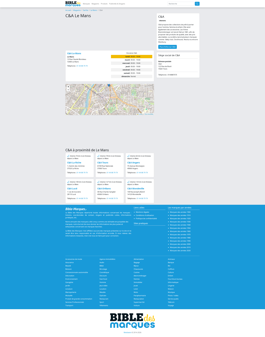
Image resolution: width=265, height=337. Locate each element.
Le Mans (93, 10)
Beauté (68, 266)
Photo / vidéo (173, 295)
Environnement (71, 279)
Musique (171, 292)
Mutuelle (68, 295)
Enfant (170, 276)
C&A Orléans (104, 188)
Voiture (137, 305)
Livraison (68, 289)
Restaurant (104, 299)
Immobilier (138, 282)
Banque (171, 262)
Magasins (95, 4)
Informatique (173, 282)
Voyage (171, 305)
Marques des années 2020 (180, 250)
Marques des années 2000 (180, 244)
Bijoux (136, 266)
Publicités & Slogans (117, 4)
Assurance (69, 262)
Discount (103, 276)
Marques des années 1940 (180, 225)
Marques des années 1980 (180, 238)
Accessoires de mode (73, 259)
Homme (103, 282)
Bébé (102, 266)
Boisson (68, 269)
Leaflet (140, 114)
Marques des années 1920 (180, 218)
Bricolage (103, 269)
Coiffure (171, 269)
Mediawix (127, 332)
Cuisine (136, 272)
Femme (137, 279)
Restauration (139, 299)
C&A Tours (102, 162)
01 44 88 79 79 (82, 66)
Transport (69, 305)
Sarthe (85, 10)
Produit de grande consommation (78, 299)
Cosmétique (104, 272)
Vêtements (104, 305)
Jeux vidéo (103, 285)
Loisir (136, 289)
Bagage (137, 262)
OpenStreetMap (149, 114)
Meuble (102, 292)
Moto (136, 292)
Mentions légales (142, 212)
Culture (171, 272)
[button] (108, 85)
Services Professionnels (74, 302)
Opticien (103, 295)
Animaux (171, 259)
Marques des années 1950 (180, 228)
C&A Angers (133, 162)
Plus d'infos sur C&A (167, 47)
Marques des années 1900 (180, 212)
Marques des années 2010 (180, 247)
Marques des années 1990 (180, 241)
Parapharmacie (140, 295)
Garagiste (69, 282)
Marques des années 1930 (180, 222)
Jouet (136, 285)
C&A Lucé (72, 188)
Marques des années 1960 (180, 231)
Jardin (67, 285)
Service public (173, 299)
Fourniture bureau (175, 279)
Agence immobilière (107, 259)
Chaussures (138, 269)
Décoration (69, 276)
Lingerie (171, 285)
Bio (169, 266)
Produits (104, 4)
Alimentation (139, 259)
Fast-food (103, 279)
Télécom (171, 302)
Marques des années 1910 (180, 215)
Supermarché (139, 302)
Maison (171, 289)
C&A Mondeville (135, 188)
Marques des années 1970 (180, 234)
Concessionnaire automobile (76, 272)
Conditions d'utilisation (145, 215)
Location (103, 289)
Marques (86, 4)
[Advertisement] (109, 34)
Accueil (68, 10)
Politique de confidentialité (146, 218)
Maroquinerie (70, 292)
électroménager (140, 276)
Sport (102, 302)
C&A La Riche (74, 162)
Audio (102, 262)
